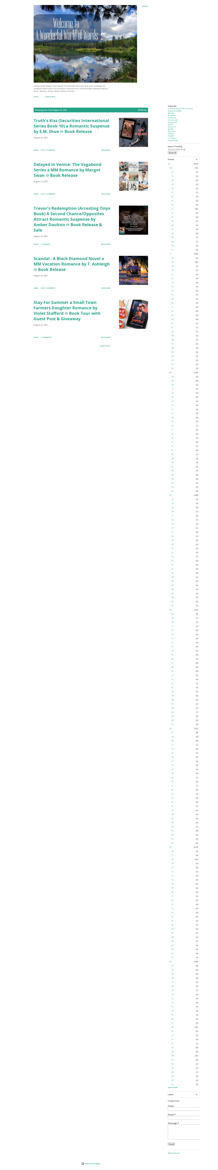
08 (171, 168)
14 (172, 205)
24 (172, 282)
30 (172, 262)
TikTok (171, 133)
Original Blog (50, 97)
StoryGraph (173, 140)
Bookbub (171, 115)
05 (172, 237)
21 (172, 176)
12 (172, 213)
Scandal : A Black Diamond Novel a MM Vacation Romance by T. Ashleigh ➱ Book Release (72, 264)
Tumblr (171, 136)
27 (172, 274)
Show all (142, 110)
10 (172, 221)
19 (172, 184)
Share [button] (36, 150)
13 (172, 209)
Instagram (172, 122)
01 (172, 250)
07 (172, 229)
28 (172, 270)
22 (172, 172)
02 (172, 364)
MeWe (170, 124)
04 (172, 241)
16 (172, 196)
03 (172, 245)
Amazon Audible (175, 111)
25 (172, 278)
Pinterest (172, 127)
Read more (105, 150)
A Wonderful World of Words (180, 108)
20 (172, 180)
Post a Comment (48, 150)
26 (169, 164)
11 (172, 217)
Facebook (172, 117)
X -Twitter (172, 138)
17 (172, 192)
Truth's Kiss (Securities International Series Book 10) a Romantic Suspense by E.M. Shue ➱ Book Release (72, 126)
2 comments (46, 337)
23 (172, 286)
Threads (171, 131)
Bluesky (171, 113)
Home (36, 97)
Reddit (170, 129)
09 (172, 335)
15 (172, 200)
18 (172, 188)
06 (172, 233)
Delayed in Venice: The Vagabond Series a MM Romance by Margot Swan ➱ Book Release (67, 170)
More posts (105, 346)
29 (172, 266)
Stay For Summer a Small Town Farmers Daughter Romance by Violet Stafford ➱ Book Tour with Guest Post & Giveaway (67, 311)
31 (172, 258)
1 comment (46, 244)
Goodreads (173, 120)
